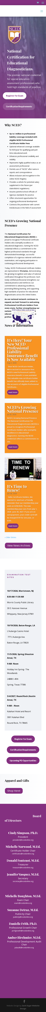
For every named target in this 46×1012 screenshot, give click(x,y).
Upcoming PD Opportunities (23, 760)
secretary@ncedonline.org (23, 881)
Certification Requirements (19, 106)
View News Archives (18, 545)
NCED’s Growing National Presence (22, 409)
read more (12, 392)
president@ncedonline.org (23, 840)
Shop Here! (13, 790)
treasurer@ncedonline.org (23, 867)
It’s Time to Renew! (17, 488)
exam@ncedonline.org (23, 903)
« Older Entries (10, 537)
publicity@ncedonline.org (23, 917)
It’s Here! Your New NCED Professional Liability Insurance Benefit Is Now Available (22, 350)
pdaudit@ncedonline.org (24, 947)
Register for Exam (14, 95)
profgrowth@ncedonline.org (23, 931)
